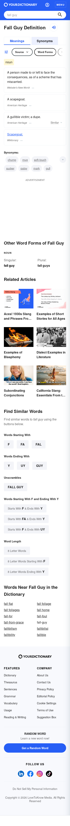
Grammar (10, 696)
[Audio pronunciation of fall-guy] (54, 27)
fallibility (9, 634)
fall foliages (12, 610)
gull (48, 168)
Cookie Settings (46, 703)
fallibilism (10, 628)
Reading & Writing (15, 717)
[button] (47, 5)
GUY (39, 465)
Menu (61, 4)
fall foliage (44, 603)
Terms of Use (45, 710)
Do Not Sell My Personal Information (35, 789)
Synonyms (45, 41)
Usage (8, 710)
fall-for (8, 616)
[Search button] (60, 14)
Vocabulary (11, 703)
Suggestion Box (46, 717)
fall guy (15, 487)
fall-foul (42, 616)
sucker (10, 168)
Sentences (10, 689)
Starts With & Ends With (25, 508)
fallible (41, 634)
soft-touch (40, 160)
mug (25, 160)
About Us (42, 675)
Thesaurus (10, 682)
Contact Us (44, 682)
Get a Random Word (35, 748)
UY (23, 465)
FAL (39, 444)
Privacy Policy (45, 689)
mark (36, 168)
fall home (43, 610)
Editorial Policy (46, 696)
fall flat (8, 603)
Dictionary (10, 675)
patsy (24, 168)
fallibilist (42, 628)
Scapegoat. (15, 134)
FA (23, 444)
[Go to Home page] (20, 4)
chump (12, 160)
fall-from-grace (14, 622)
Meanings (17, 41)
